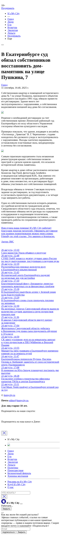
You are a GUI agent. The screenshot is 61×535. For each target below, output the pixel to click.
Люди (11, 22)
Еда (9, 24)
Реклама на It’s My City (20, 481)
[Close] (4, 433)
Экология (13, 30)
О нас (11, 487)
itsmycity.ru (9, 395)
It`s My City (14, 13)
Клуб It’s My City (16, 484)
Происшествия (15, 470)
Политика (13, 467)
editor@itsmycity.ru (18, 400)
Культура (12, 27)
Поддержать (7, 8)
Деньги (11, 33)
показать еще (8, 314)
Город (11, 19)
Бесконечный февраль (19, 473)
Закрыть (6, 509)
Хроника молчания (18, 476)
